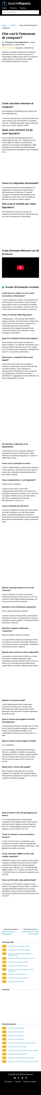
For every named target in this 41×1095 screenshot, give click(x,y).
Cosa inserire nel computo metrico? (19, 950)
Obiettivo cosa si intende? (16, 1035)
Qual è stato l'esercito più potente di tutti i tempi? (23, 1061)
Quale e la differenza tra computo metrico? (21, 958)
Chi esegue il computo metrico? (18, 966)
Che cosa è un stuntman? (16, 1039)
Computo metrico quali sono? (17, 974)
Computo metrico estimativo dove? (19, 946)
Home (4, 25)
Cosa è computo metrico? (16, 981)
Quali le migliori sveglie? (15, 1032)
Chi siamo (8, 1081)
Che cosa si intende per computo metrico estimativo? (21, 970)
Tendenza (13, 8)
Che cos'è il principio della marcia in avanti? (22, 1043)
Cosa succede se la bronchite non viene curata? (23, 1050)
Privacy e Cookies (29, 1081)
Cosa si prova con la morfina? (17, 1046)
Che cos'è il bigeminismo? (16, 1028)
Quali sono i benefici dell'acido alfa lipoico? (21, 1058)
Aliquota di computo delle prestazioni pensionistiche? (19, 954)
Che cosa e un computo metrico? (18, 978)
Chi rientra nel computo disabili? (18, 962)
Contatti (17, 1081)
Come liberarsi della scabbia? (17, 1054)
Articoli (4, 8)
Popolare (23, 8)
